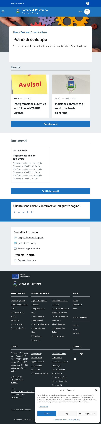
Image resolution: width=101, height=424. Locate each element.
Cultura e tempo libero (38, 330)
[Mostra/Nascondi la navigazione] (2, 11)
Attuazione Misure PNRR (21, 409)
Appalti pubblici (37, 316)
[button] (96, 390)
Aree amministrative (19, 304)
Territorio (76, 332)
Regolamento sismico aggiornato (24, 157)
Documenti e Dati (18, 328)
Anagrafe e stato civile (38, 310)
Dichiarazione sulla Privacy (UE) (59, 383)
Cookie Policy (58, 419)
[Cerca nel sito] (87, 12)
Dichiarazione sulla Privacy (71, 419)
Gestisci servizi (43, 407)
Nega (67, 413)
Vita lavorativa (58, 336)
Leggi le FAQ (36, 353)
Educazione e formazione (36, 338)
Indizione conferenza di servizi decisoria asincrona (69, 108)
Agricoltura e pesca (39, 300)
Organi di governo (18, 300)
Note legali (56, 365)
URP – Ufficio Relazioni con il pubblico (17, 379)
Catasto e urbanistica (40, 324)
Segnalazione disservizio (36, 367)
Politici (13, 316)
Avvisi (75, 308)
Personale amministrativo (17, 322)
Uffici (13, 308)
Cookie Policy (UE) (59, 377)
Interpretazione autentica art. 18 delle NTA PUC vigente (30, 108)
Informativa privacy (60, 361)
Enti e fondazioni (18, 312)
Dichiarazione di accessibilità (58, 371)
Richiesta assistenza (39, 373)
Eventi (75, 328)
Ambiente (35, 304)
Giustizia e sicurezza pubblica (60, 302)
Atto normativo (20, 150)
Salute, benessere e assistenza (60, 318)
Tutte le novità (51, 124)
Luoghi (75, 324)
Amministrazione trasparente (59, 355)
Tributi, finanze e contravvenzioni (58, 326)
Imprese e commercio (60, 308)
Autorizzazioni (37, 320)
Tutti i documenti (50, 191)
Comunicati (77, 304)
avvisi (16, 98)
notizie (58, 98)
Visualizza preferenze (87, 413)
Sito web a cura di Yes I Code (25, 419)
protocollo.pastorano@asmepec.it (24, 391)
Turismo (55, 332)
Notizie (75, 300)
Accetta (47, 413)
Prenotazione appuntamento (37, 359)
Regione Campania (17, 3)
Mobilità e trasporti (59, 312)
